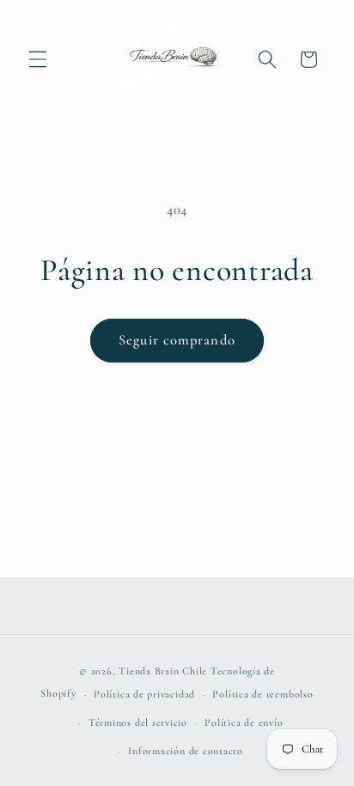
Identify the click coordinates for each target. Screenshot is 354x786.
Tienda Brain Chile (163, 671)
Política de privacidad (144, 694)
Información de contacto (185, 751)
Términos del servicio (137, 722)
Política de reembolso (262, 694)
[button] (37, 59)
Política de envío (243, 722)
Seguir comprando (177, 340)
